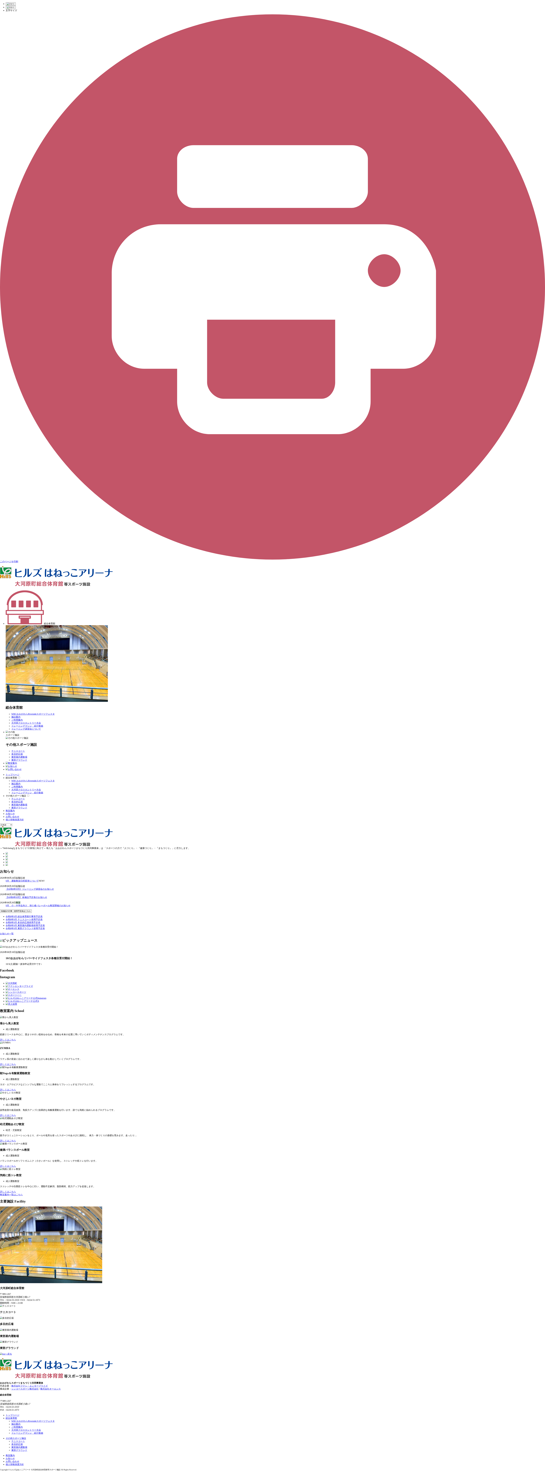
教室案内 (10, 810)
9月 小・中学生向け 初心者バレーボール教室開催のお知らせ (38, 905)
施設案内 (15, 717)
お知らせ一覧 (7, 933)
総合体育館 (11, 1418)
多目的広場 (17, 754)
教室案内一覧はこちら (11, 1194)
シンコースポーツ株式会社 (25, 1389)
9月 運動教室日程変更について (22, 881)
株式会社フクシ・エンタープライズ (29, 1386)
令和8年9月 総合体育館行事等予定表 (24, 916)
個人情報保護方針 (15, 819)
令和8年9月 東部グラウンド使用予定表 (25, 928)
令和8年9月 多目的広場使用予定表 (23, 922)
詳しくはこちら (8, 1040)
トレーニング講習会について (26, 729)
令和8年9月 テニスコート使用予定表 (24, 919)
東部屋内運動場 (19, 757)
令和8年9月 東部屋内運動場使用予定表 (25, 925)
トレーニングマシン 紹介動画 (27, 726)
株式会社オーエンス (50, 1389)
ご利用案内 (17, 720)
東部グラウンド (19, 760)
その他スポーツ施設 (16, 1438)
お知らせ (10, 813)
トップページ (12, 774)
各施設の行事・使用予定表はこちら (16, 911)
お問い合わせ (12, 816)
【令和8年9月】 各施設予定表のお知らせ (26, 897)
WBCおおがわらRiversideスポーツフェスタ (33, 714)
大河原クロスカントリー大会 (26, 723)
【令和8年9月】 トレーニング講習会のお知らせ (30, 889)
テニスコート (18, 751)
